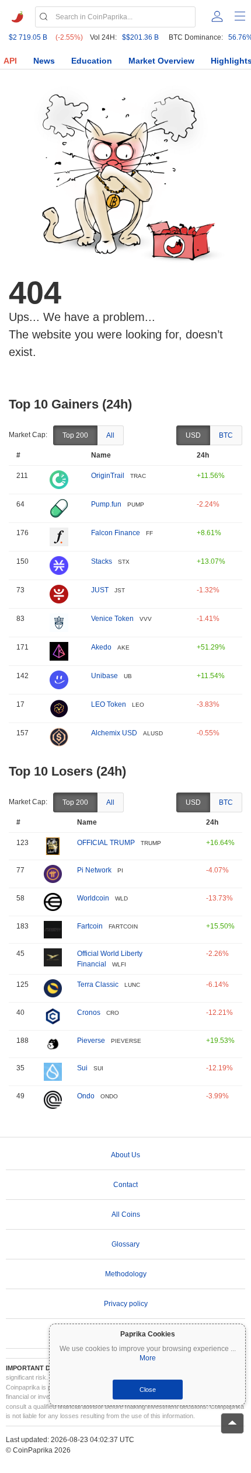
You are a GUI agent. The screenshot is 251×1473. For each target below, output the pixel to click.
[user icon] (217, 16)
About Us (125, 1155)
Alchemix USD (114, 733)
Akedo (101, 647)
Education (91, 60)
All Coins (125, 1214)
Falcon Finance (115, 533)
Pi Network (94, 870)
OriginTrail (107, 476)
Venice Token (112, 619)
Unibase (104, 676)
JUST (100, 590)
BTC (226, 435)
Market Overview (161, 60)
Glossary (125, 1244)
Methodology (126, 1274)
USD (193, 435)
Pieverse (91, 1040)
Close (148, 1389)
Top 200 (75, 435)
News (44, 60)
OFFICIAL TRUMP (106, 843)
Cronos (88, 1012)
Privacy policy (126, 1304)
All (110, 435)
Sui (82, 1068)
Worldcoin (93, 898)
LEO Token (108, 704)
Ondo (86, 1096)
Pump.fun (106, 504)
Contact (125, 1185)
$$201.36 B (140, 37)
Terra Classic (97, 984)
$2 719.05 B (28, 37)
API (10, 60)
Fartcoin (90, 926)
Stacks (101, 561)
